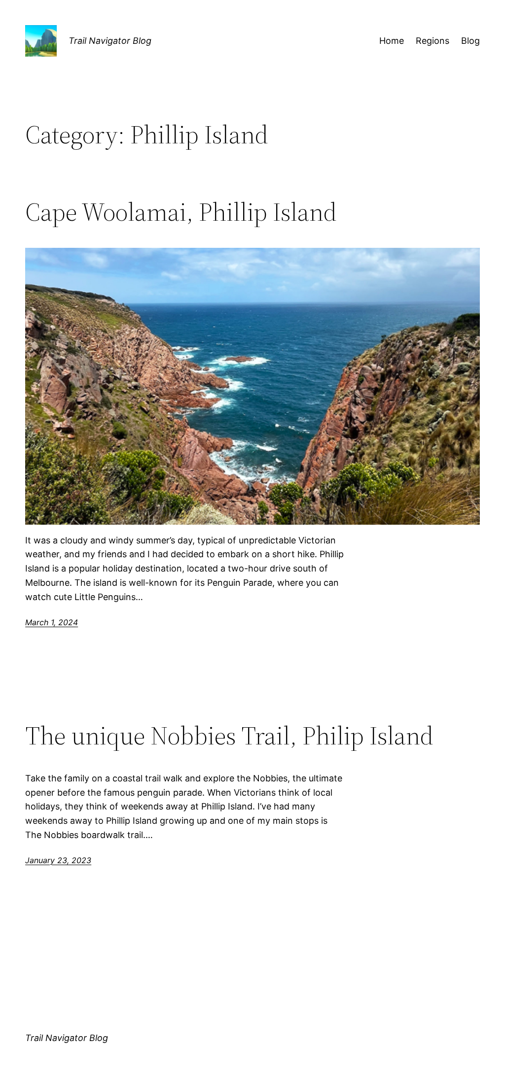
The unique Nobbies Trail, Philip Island (229, 735)
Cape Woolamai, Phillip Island (181, 212)
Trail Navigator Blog (110, 40)
